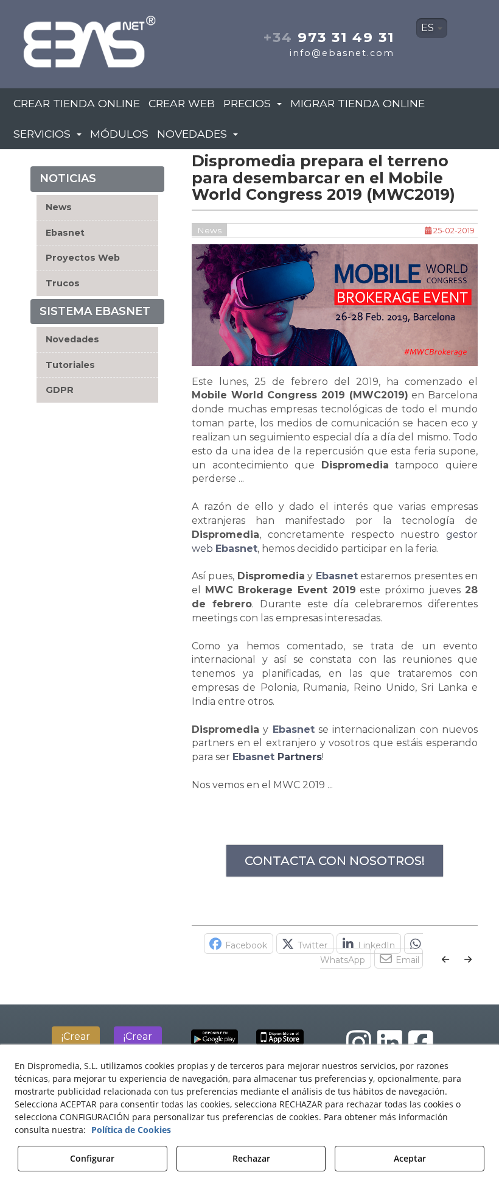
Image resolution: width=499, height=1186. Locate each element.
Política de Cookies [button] (131, 1129)
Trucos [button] (63, 283)
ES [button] (428, 28)
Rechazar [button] (251, 1158)
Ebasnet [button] (65, 232)
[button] (90, 38)
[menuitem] (431, 28)
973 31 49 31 (328, 37)
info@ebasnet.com (342, 53)
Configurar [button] (92, 1158)
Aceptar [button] (410, 1158)
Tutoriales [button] (70, 364)
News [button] (59, 207)
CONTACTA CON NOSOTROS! (335, 860)
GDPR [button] (60, 389)
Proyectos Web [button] (83, 257)
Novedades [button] (72, 339)
